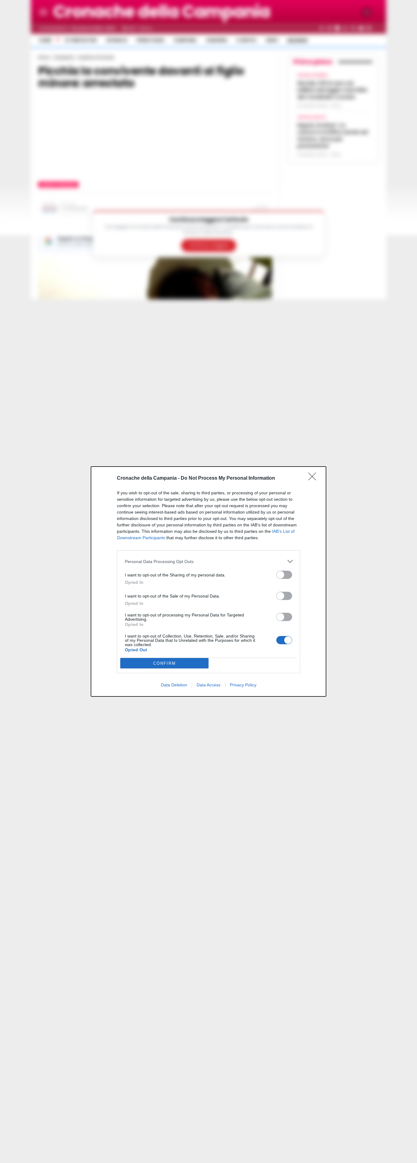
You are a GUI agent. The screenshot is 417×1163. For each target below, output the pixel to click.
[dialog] (208, 581)
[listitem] (208, 561)
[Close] (314, 478)
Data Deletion (174, 684)
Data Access (208, 684)
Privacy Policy (243, 684)
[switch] (284, 575)
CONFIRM (164, 663)
